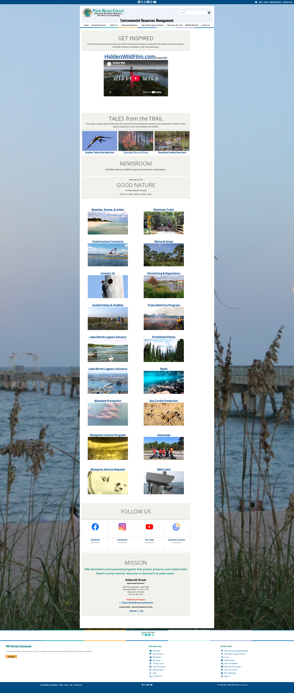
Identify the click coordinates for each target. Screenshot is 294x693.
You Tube (149, 539)
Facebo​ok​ (95, 539)
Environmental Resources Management (146, 20)
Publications (229, 660)
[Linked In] (139, 2)
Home (61, 685)
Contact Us (287, 2)
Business (156, 660)
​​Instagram (122, 539)
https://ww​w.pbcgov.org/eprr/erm (137, 602)
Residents (156, 657)
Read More (11, 656)
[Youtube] (154, 2)
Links (266, 2)
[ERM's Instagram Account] (122, 526)
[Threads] (151, 2)
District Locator (230, 669)
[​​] (136, 78)
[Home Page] (256, 2)
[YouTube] (146, 634)
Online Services (159, 666)
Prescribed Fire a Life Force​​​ (135, 152)
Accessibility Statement (49, 685)
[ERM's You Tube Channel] (149, 526)
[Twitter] (142, 2)
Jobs (260, 2)
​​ (95, 526)
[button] (209, 12)
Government (157, 654)
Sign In (227, 676)
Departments (275, 2)
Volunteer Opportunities (234, 654)
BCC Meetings (230, 673)
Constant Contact (176, 539)
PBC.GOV (156, 650)
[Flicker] (149, 634)
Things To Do (158, 663)
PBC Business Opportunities (236, 650)
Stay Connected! (230, 663)
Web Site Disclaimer (232, 666)
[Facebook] (148, 2)
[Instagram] (145, 2)
